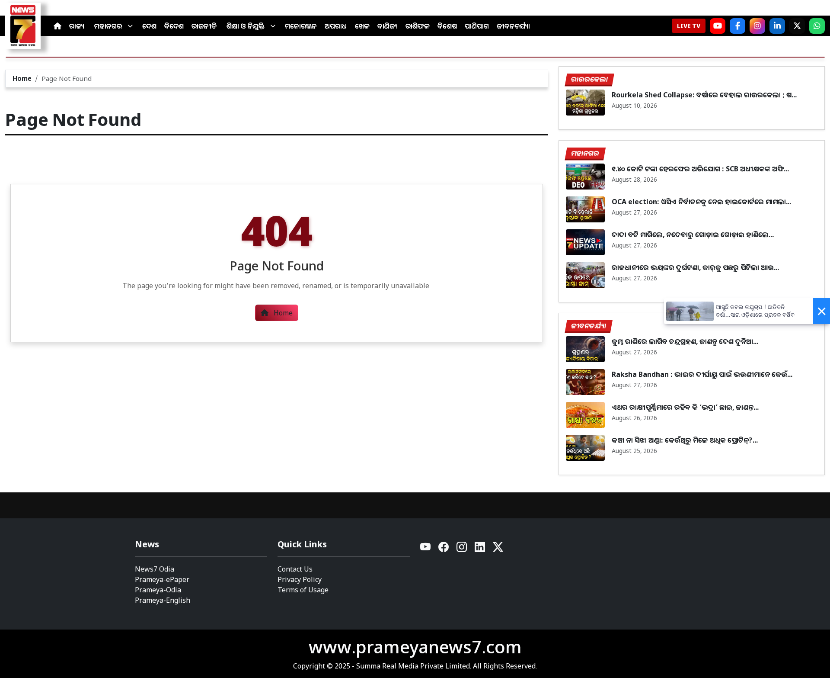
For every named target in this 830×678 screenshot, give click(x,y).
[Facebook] (737, 26)
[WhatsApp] (817, 26)
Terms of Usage (303, 589)
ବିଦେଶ (174, 26)
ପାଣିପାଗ (477, 26)
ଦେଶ (149, 26)
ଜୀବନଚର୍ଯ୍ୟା (513, 26)
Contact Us (295, 569)
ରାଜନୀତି (204, 26)
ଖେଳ (362, 26)
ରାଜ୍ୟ (76, 26)
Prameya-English (162, 600)
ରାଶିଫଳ (417, 26)
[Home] (57, 26)
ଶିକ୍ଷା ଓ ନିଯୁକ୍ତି (246, 26)
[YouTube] (425, 549)
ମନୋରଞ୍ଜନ (301, 26)
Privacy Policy (300, 579)
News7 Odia (154, 569)
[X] (797, 26)
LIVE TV (688, 26)
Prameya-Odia (158, 589)
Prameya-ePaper (162, 579)
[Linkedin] (480, 549)
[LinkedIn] (777, 26)
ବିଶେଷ (447, 26)
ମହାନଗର (108, 26)
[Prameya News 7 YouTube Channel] (717, 26)
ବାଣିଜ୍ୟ (387, 26)
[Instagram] (757, 26)
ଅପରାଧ (336, 26)
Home (22, 78)
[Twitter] (498, 549)
